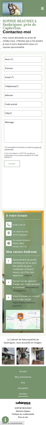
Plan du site (23, 417)
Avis (23, 382)
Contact (23, 393)
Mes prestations (23, 377)
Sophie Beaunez (23, 408)
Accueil (23, 371)
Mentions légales (23, 411)
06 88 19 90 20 (19, 225)
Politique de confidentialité (23, 414)
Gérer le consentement (12, 423)
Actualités (23, 388)
